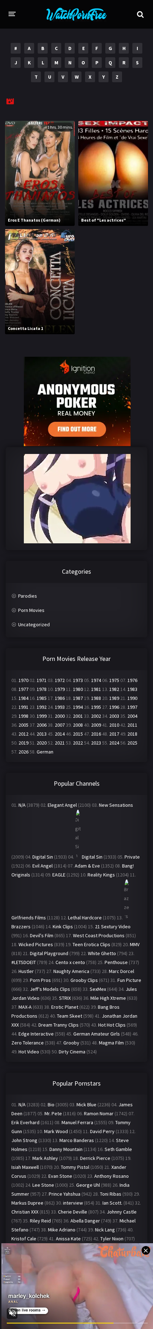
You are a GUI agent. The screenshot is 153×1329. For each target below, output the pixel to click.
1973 (78, 680)
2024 (114, 743)
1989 (114, 698)
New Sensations (116, 805)
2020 (42, 743)
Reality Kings (101, 874)
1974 (96, 680)
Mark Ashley (45, 1158)
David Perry (102, 1131)
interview (73, 1203)
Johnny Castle (122, 1212)
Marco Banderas (76, 1140)
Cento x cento (70, 962)
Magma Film (111, 1042)
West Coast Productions (99, 935)
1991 (23, 707)
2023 (96, 743)
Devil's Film (41, 935)
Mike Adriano (61, 1229)
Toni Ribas (110, 1194)
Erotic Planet (64, 1007)
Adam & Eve (87, 866)
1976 (132, 680)
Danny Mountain (66, 1149)
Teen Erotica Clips (91, 944)
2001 (78, 716)
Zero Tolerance (27, 1042)
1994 (78, 707)
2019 (23, 743)
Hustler (26, 971)
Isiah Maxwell (25, 1167)
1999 (42, 716)
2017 (114, 734)
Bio (51, 1104)
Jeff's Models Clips (50, 989)
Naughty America (71, 971)
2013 (42, 734)
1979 (60, 689)
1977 (23, 689)
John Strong (24, 1140)
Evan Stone (60, 1176)
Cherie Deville (72, 1212)
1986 (60, 698)
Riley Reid (40, 1220)
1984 (23, 698)
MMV (134, 944)
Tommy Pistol (75, 1167)
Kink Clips (63, 926)
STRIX (65, 998)
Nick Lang (105, 1229)
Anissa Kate (68, 1238)
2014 (60, 734)
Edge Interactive (36, 1034)
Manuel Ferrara (77, 1122)
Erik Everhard (25, 1122)
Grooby (71, 1042)
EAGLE (58, 874)
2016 (96, 734)
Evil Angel (42, 866)
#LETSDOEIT (23, 962)
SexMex (98, 989)
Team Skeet (69, 1016)
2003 (114, 716)
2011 (132, 725)
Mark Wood (56, 1131)
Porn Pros (40, 980)
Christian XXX (24, 1212)
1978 (42, 689)
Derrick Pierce (95, 1158)
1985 (42, 698)
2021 (60, 743)
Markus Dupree (27, 1203)
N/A (22, 805)
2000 (60, 716)
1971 (42, 680)
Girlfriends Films (28, 917)
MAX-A (25, 1007)
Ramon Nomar (99, 1113)
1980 (78, 689)
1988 (96, 698)
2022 (78, 743)
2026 (23, 752)
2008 (78, 725)
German (45, 752)
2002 (96, 716)
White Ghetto (102, 953)
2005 (23, 725)
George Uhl (88, 1185)
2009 (96, 725)
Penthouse (116, 962)
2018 (132, 734)
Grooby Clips (84, 980)
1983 (132, 689)
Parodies (27, 596)
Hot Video (29, 1051)
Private (132, 857)
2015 (78, 734)
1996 (114, 707)
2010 (114, 725)
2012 (23, 734)
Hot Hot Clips (112, 1025)
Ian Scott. (112, 1203)
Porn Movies (31, 610)
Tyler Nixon (111, 1238)
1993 (60, 707)
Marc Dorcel (121, 971)
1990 (132, 698)
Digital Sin (42, 857)
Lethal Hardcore (85, 917)
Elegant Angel (62, 805)
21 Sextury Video (113, 926)
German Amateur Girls (96, 1034)
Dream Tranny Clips (58, 1025)
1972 (60, 680)
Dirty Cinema (72, 1051)
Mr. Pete (53, 1113)
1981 (96, 689)
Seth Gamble (118, 1149)
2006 (42, 725)
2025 (132, 743)
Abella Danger (85, 1220)
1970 (23, 680)
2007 (60, 725)
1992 (42, 707)
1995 (96, 707)
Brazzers (21, 926)
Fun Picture (129, 980)
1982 (114, 689)
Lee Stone (43, 1185)
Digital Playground (49, 953)
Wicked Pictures (36, 944)
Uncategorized (34, 624)
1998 (23, 716)
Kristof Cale (23, 1238)
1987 (78, 698)
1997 (132, 707)
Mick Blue (86, 1104)
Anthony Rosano (111, 1176)
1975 (114, 680)
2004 (132, 716)
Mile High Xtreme (108, 998)
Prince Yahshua (64, 1194)
